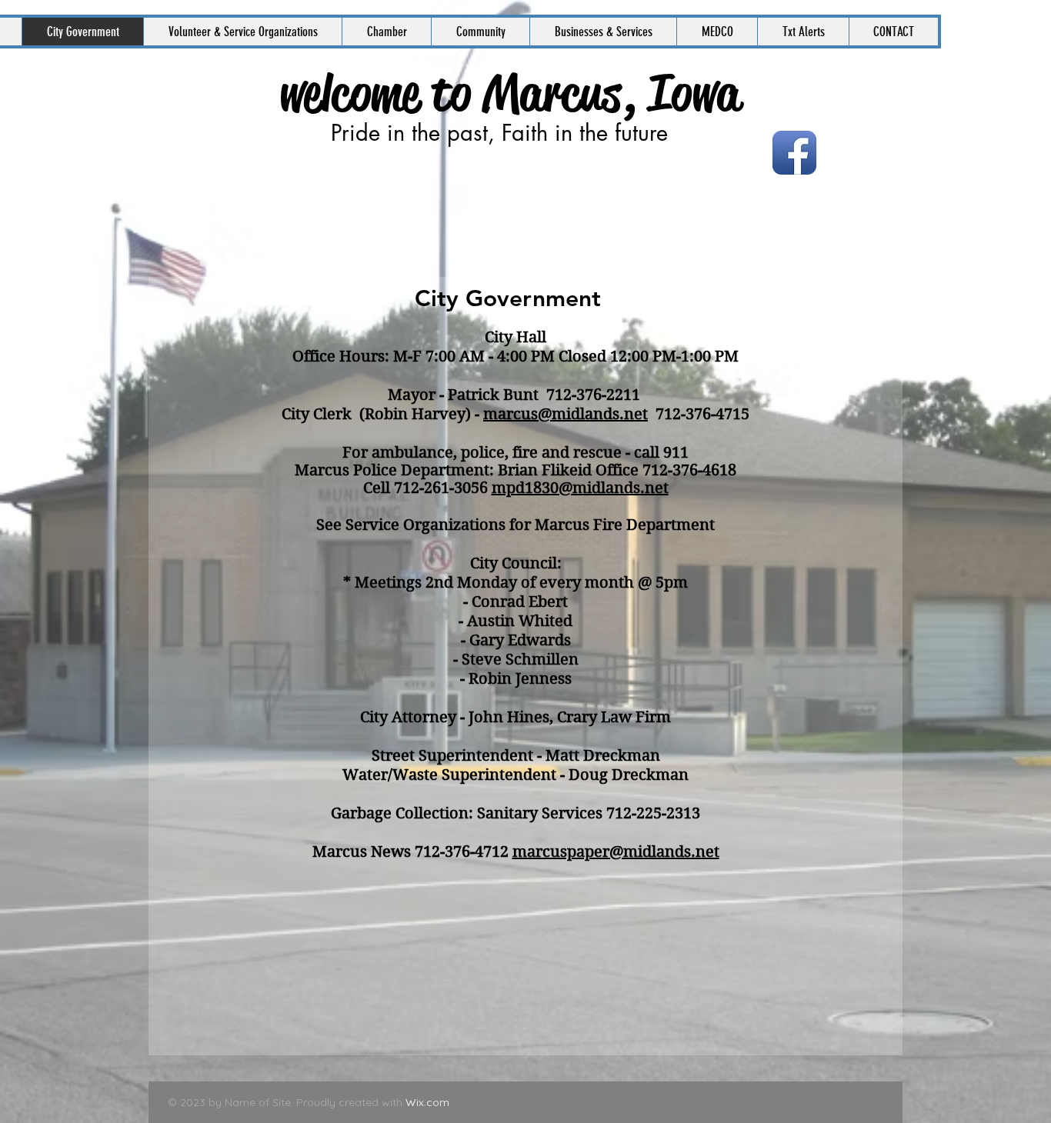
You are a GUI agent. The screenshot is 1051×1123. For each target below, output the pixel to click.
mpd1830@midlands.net (580, 488)
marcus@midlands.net (565, 414)
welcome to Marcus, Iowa (509, 93)
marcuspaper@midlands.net (615, 852)
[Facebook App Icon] (794, 153)
